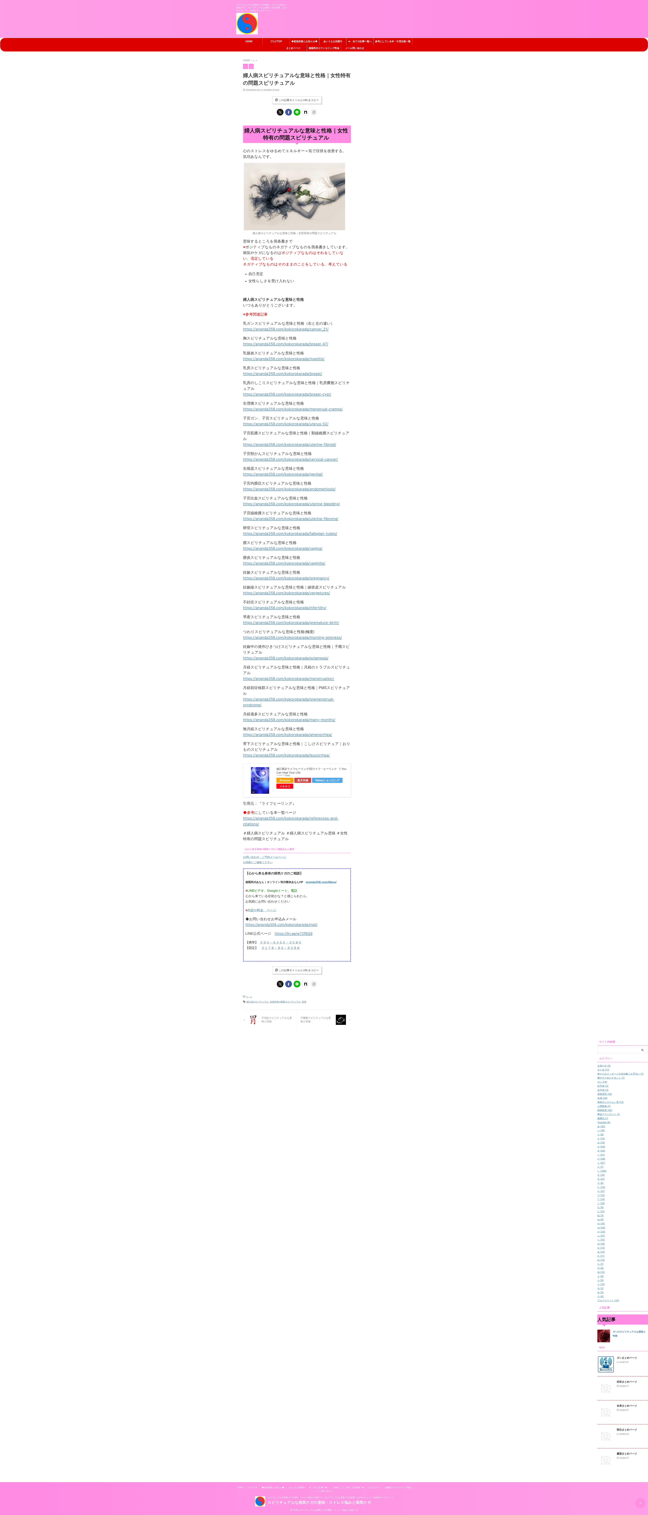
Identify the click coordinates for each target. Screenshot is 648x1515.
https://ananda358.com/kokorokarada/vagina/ (282, 548)
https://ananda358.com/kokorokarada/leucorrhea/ (286, 755)
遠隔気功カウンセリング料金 (324, 48)
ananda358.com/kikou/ (321, 882)
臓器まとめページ (627, 1453)
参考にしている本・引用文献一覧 (393, 41)
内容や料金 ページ (261, 910)
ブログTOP (276, 41)
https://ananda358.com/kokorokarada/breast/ (282, 373)
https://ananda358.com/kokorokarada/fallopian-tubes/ (290, 533)
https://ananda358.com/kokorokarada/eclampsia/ (285, 658)
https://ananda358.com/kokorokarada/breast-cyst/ (287, 394)
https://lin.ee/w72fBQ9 (294, 933)
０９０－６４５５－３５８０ (281, 942)
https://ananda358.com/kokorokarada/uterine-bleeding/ (291, 504)
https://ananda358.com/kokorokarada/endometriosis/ (289, 489)
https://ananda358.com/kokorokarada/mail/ (281, 924)
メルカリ (284, 786)
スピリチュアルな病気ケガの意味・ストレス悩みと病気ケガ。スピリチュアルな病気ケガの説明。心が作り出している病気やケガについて (330, 1497)
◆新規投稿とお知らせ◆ (304, 41)
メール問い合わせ (354, 48)
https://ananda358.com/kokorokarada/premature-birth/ (291, 622)
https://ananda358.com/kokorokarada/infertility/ (284, 608)
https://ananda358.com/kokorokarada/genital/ (283, 474)
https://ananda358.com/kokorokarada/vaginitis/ (284, 563)
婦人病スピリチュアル (257, 1001)
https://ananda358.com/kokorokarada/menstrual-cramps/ (293, 409)
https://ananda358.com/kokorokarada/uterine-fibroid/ (289, 444)
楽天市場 (302, 780)
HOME (249, 41)
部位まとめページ (627, 1429)
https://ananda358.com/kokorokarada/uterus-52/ (285, 424)
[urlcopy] (313, 112)
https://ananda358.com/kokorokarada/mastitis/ (284, 359)
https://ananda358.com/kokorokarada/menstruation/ (288, 678)
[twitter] (280, 112)
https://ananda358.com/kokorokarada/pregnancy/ (286, 578)
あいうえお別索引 (332, 41)
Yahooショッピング (327, 780)
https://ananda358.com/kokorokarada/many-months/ (289, 720)
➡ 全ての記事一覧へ (360, 41)
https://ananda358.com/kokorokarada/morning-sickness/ (292, 637)
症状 (304, 1001)
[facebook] (288, 112)
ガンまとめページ (627, 1357)
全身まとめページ (627, 1405)
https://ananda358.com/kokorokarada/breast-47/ (285, 344)
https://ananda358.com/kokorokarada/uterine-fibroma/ (290, 518)
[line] (297, 112)
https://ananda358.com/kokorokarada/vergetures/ (286, 593)
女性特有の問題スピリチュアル (285, 1001)
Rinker (287, 775)
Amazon (284, 780)
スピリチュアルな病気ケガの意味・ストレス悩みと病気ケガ (319, 1502)
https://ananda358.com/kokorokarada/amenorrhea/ (287, 734)
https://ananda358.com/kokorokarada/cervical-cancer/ (290, 459)
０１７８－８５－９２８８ (280, 948)
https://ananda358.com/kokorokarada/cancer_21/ (286, 329)
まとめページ (293, 48)
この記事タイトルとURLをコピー (299, 100)
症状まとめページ (627, 1381)
